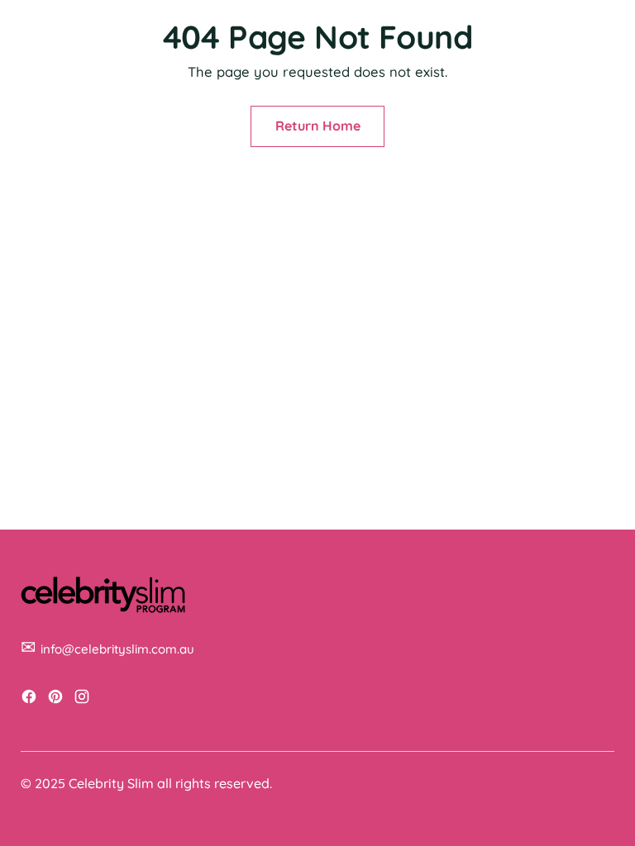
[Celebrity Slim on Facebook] (31, 699)
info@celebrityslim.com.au (117, 649)
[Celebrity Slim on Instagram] (83, 699)
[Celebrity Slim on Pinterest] (57, 699)
